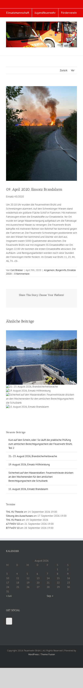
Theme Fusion (47, 654)
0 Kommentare (21, 273)
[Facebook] (9, 621)
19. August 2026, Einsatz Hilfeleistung (29, 464)
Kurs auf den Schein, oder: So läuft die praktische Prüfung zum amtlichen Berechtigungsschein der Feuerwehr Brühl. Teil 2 (40, 444)
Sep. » (50, 596)
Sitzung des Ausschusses (19, 516)
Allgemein (49, 270)
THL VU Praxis (13, 520)
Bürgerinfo (61, 270)
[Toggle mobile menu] (75, 49)
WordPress (33, 654)
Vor (72, 70)
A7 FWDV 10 (13, 524)
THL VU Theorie (14, 511)
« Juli (9, 596)
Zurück (63, 70)
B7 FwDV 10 (13, 528)
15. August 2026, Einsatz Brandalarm (28, 489)
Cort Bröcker (16, 270)
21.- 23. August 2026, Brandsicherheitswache (32, 456)
